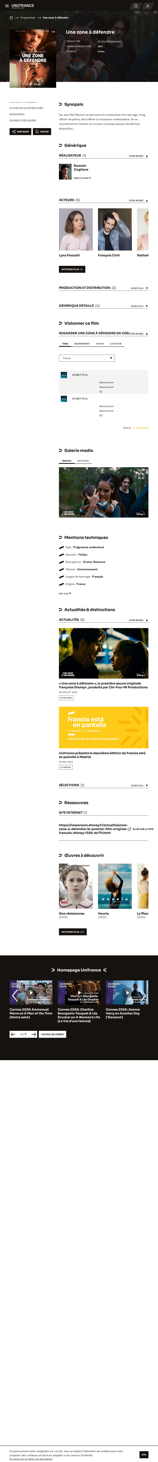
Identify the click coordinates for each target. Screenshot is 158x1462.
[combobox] (87, 358)
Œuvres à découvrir (23, 120)
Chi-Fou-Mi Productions (109, 41)
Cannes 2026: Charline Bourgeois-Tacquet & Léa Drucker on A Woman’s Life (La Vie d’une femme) (31, 1015)
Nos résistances (71, 914)
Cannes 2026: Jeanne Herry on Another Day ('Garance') (75, 1013)
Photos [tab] (66, 460)
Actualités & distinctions (26, 108)
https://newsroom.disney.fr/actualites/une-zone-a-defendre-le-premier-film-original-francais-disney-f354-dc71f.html (93, 829)
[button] (141, 476)
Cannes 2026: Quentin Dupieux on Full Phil (123, 1011)
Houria (103, 914)
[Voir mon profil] (147, 6)
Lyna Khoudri (69, 255)
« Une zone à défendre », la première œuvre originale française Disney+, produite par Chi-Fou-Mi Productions (103, 685)
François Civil (109, 255)
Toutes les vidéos (52, 1034)
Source (127, 427)
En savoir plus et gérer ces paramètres (31, 1458)
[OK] (144, 1454)
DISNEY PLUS (80, 374)
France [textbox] (67, 358)
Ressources (17, 114)
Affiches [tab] (83, 460)
